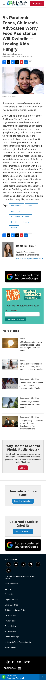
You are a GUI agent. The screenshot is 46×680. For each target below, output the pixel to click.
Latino (14, 227)
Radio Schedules (11, 584)
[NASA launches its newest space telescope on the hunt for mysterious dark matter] (10, 343)
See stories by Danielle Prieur (29, 258)
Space (22, 338)
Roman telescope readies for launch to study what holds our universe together (31, 366)
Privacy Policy (10, 621)
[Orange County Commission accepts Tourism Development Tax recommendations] (10, 421)
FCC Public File (10, 631)
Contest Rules (10, 626)
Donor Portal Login (12, 637)
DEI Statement (10, 616)
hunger (27, 222)
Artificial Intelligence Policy (15, 610)
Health (14, 222)
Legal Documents (11, 600)
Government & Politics (29, 379)
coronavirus (16, 205)
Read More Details (23, 531)
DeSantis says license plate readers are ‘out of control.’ (30, 404)
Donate (38, 4)
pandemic (15, 211)
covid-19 (32, 205)
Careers (8, 589)
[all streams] (42, 677)
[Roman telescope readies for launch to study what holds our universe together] (10, 364)
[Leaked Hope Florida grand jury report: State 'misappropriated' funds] (10, 383)
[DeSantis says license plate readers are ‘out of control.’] (10, 402)
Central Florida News (20, 216)
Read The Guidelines (23, 501)
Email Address (11, 311)
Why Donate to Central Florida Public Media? (23, 448)
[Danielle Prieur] (7, 249)
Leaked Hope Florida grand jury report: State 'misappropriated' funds (31, 385)
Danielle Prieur (26, 245)
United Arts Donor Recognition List (18, 642)
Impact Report (10, 647)
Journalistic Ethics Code (23, 493)
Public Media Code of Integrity (22, 523)
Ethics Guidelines (11, 605)
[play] (3, 677)
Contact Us (9, 594)
